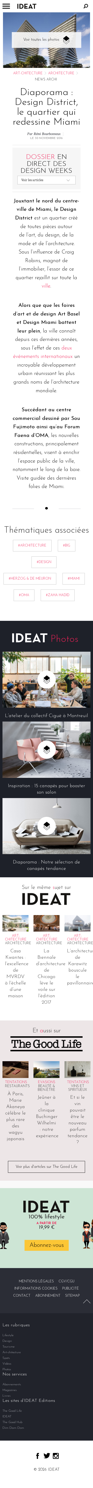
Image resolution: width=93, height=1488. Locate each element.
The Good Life (12, 1410)
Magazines (9, 1390)
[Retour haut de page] (87, 1301)
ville (46, 286)
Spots (6, 1358)
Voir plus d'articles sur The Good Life (46, 1167)
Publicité (70, 1289)
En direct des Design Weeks (46, 164)
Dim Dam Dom (13, 1427)
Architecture (61, 73)
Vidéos (6, 1363)
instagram (56, 1456)
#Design (44, 562)
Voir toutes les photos (41, 40)
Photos (6, 1369)
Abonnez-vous (47, 1245)
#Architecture (32, 546)
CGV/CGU (66, 1281)
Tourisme (8, 1346)
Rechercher (86, 6)
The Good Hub (12, 1422)
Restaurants (17, 1086)
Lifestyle (8, 1335)
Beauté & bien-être (46, 1088)
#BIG (66, 546)
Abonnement (48, 1296)
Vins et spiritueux (77, 1088)
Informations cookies (36, 1289)
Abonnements (11, 1384)
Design (7, 1341)
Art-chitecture (28, 73)
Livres (6, 1395)
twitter (47, 1455)
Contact (22, 1296)
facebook (37, 1456)
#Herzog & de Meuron (30, 579)
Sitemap (72, 1296)
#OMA (24, 595)
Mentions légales (36, 1281)
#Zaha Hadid (57, 595)
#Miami (74, 579)
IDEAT (6, 1416)
